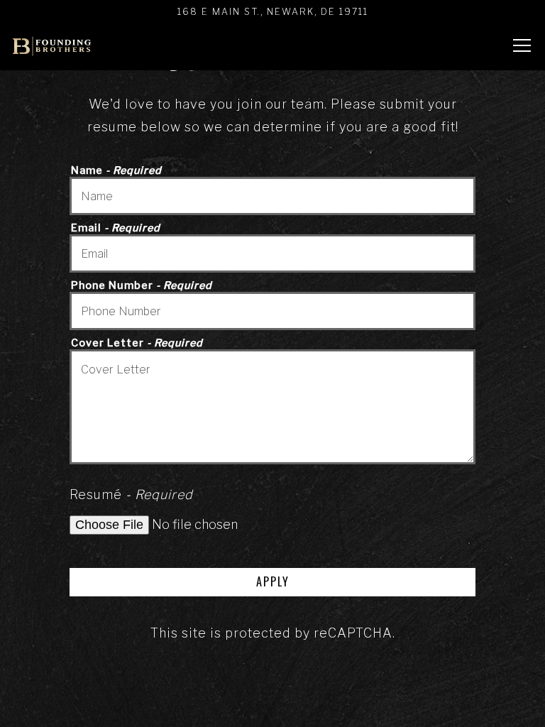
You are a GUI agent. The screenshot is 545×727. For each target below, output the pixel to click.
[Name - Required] (273, 196)
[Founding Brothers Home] (52, 45)
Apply (273, 581)
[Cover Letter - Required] (273, 406)
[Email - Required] (273, 253)
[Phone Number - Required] (273, 311)
